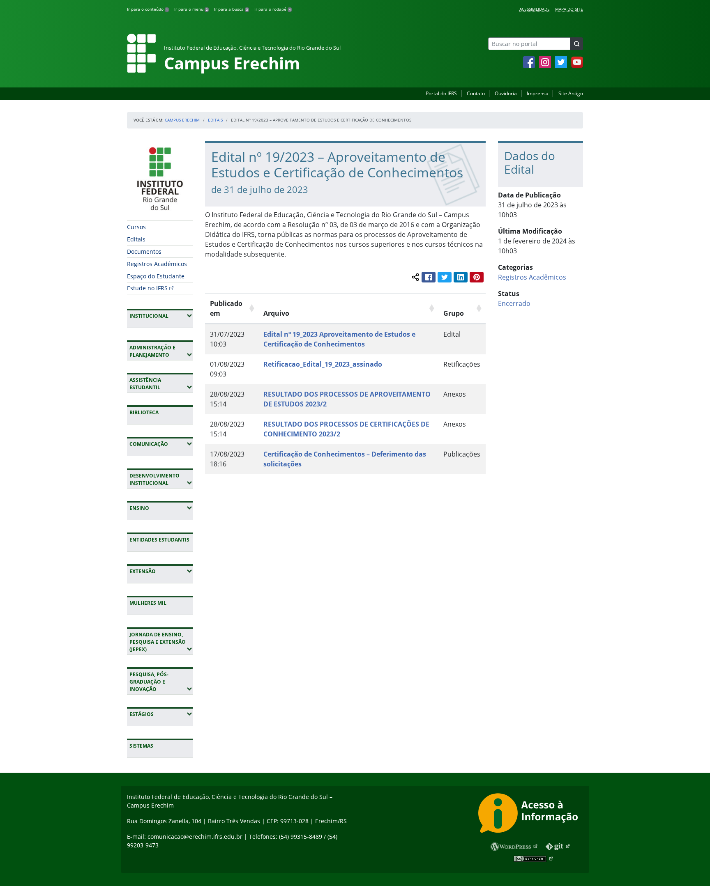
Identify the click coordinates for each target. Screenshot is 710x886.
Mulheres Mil (147, 602)
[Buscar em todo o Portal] (576, 43)
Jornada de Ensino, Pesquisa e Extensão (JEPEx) (161, 642)
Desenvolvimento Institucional (161, 479)
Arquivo (276, 313)
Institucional (161, 315)
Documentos (144, 251)
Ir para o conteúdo (147, 9)
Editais (215, 120)
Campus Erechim (182, 120)
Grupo (453, 313)
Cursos (136, 227)
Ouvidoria (506, 93)
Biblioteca (144, 412)
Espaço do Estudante (155, 276)
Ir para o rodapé (272, 9)
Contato (476, 93)
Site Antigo (570, 93)
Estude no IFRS (147, 288)
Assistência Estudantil (161, 383)
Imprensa (538, 93)
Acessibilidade (534, 9)
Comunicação (161, 444)
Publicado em (226, 308)
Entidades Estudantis (159, 539)
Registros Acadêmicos (157, 264)
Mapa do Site (569, 9)
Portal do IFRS (441, 93)
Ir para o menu (190, 9)
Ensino (161, 508)
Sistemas (141, 745)
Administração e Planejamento (161, 351)
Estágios (161, 714)
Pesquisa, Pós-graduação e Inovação (161, 682)
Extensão (161, 571)
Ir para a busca (231, 9)
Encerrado (514, 303)
